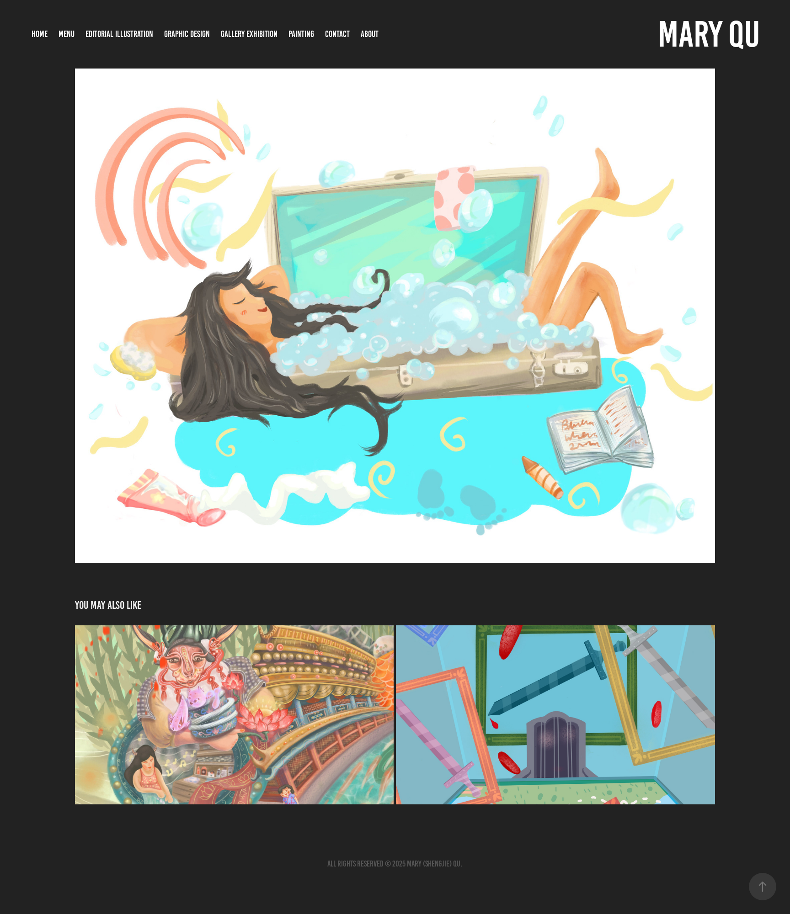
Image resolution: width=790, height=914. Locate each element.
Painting (301, 34)
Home (40, 34)
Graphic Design (187, 34)
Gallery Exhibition (249, 34)
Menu (67, 34)
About (370, 34)
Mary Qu (709, 34)
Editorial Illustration (119, 34)
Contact (337, 34)
